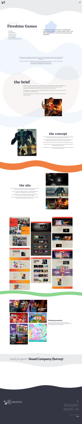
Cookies (77, 416)
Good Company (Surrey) (46, 359)
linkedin (71, 405)
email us (71, 409)
